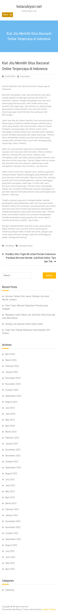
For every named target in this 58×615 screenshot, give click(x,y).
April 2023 (10, 497)
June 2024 (10, 414)
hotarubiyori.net (29, 6)
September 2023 (13, 467)
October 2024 (11, 390)
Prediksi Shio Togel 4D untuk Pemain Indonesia (31, 254)
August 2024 (11, 402)
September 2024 (13, 396)
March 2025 (10, 360)
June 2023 (10, 485)
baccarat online (26, 246)
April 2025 (10, 354)
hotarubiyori (25, 76)
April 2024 (10, 425)
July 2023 (10, 479)
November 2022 (13, 527)
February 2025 (12, 366)
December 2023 (13, 449)
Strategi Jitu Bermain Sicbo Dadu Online (24, 324)
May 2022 (10, 563)
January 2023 (11, 515)
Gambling (10, 246)
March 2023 (10, 503)
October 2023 (11, 461)
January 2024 (11, 443)
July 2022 (10, 551)
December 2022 (13, 521)
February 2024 (12, 437)
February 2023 (12, 509)
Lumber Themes (49, 609)
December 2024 (13, 378)
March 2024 (10, 431)
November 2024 (13, 384)
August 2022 (11, 545)
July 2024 (10, 408)
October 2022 (11, 533)
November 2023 (13, 455)
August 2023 (11, 473)
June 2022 (10, 557)
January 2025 (11, 372)
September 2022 (13, 539)
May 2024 (10, 420)
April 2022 (10, 569)
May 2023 (10, 491)
